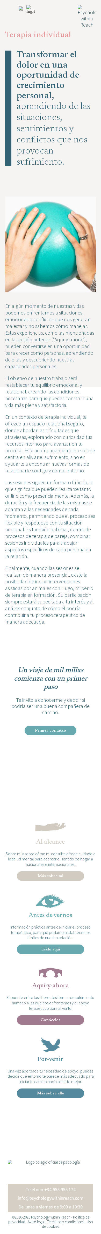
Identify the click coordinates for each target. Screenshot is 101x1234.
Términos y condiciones (65, 1221)
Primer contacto (50, 731)
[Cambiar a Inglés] (33, 9)
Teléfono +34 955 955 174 (51, 1189)
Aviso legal (36, 1221)
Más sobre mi (50, 876)
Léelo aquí (50, 949)
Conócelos (50, 1020)
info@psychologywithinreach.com (50, 1198)
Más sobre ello (50, 1093)
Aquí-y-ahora (68, 339)
